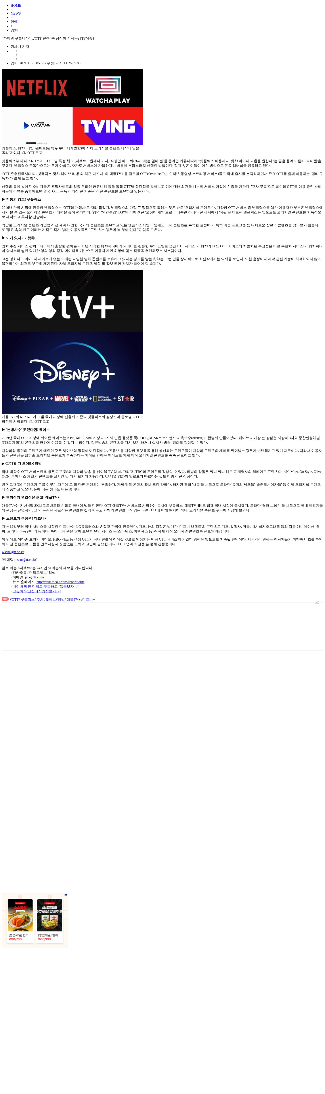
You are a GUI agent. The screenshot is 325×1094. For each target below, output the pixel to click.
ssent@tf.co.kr (26, 560)
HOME (16, 5)
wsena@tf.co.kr (13, 552)
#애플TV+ (72, 599)
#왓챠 (39, 599)
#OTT (14, 599)
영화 (14, 30)
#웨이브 (50, 599)
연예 (14, 21)
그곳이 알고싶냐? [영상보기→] (37, 591)
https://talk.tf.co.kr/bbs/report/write (60, 582)
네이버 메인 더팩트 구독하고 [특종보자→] (45, 586)
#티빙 (60, 599)
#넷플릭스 (27, 599)
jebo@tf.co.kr (34, 577)
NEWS (16, 13)
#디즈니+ (87, 599)
